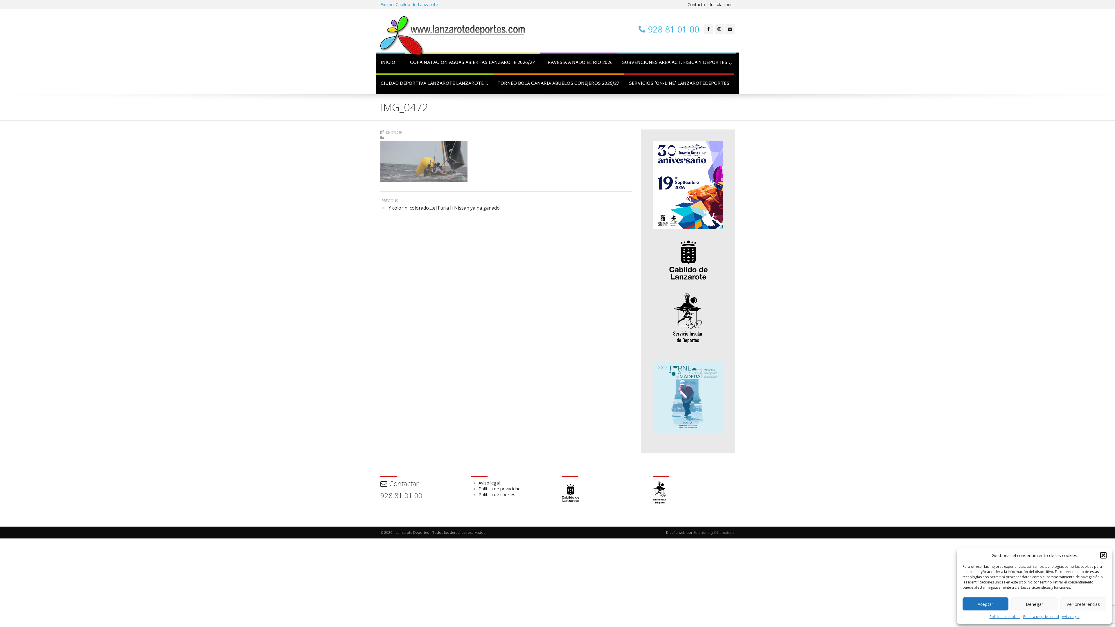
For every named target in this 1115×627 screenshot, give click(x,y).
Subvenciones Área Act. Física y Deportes (674, 63)
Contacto (696, 4)
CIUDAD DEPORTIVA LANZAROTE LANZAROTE (432, 84)
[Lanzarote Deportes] (453, 36)
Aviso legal (1071, 616)
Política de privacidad (1041, 616)
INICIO (388, 63)
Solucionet (702, 532)
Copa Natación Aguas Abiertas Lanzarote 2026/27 (472, 63)
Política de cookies (1005, 616)
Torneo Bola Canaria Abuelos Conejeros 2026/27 (558, 84)
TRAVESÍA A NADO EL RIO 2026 (578, 63)
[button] (1103, 555)
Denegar (1034, 604)
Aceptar (985, 604)
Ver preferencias (1083, 604)
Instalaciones (722, 4)
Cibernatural (724, 532)
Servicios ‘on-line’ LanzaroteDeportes (679, 84)
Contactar (403, 483)
